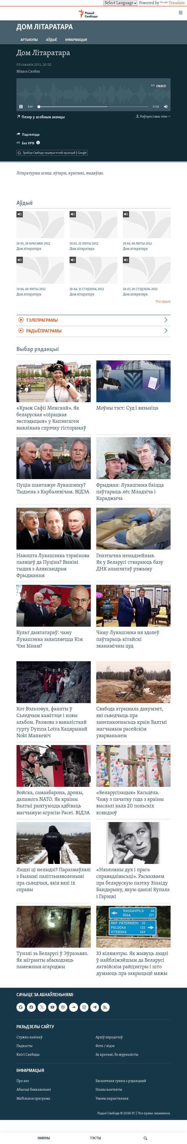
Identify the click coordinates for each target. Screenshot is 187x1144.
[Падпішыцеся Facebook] (31, 1007)
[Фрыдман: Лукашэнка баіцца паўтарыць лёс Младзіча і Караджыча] (133, 458)
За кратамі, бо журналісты (117, 1055)
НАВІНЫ (44, 1138)
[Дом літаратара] (40, 224)
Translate (177, 3)
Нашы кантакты (109, 1090)
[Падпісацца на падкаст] (63, 1007)
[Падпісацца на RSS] (105, 1007)
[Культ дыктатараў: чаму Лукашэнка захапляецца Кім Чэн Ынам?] (53, 606)
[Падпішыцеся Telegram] (94, 1007)
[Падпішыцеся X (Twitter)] (42, 1007)
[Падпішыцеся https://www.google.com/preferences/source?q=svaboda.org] (20, 1007)
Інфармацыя (76, 40)
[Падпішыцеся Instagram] (84, 1007)
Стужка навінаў (29, 1037)
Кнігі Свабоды (27, 1055)
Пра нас (22, 1081)
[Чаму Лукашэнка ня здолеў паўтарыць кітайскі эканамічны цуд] (133, 606)
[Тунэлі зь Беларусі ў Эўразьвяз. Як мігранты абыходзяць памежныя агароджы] (53, 927)
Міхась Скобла (28, 71)
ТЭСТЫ (95, 1138)
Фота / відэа (105, 1046)
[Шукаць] (145, 1138)
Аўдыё (51, 40)
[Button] (28, 135)
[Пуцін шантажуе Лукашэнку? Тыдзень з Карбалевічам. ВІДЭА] (53, 458)
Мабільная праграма (33, 1098)
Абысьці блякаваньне (33, 1090)
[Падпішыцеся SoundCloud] (73, 1007)
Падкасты (24, 1046)
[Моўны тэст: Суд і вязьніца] (133, 381)
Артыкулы (29, 40)
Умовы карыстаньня (112, 1098)
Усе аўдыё (163, 301)
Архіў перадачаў (109, 1037)
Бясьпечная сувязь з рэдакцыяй (121, 1081)
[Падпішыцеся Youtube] (52, 1007)
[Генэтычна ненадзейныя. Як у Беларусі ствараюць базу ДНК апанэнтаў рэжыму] (133, 529)
